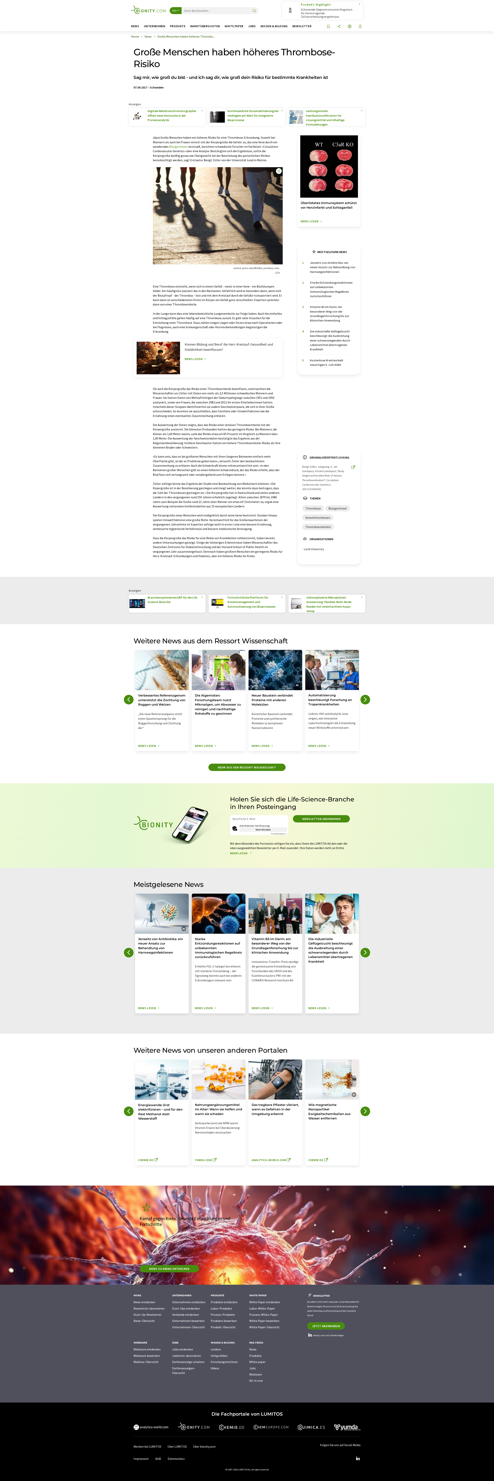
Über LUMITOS (177, 1446)
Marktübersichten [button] (205, 26)
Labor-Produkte (221, 1308)
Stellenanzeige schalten (188, 1362)
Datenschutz (176, 1459)
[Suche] (254, 11)
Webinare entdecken (147, 1349)
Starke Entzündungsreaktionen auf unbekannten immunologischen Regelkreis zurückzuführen (331, 289)
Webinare (255, 1374)
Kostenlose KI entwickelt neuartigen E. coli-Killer (326, 362)
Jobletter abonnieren (186, 1356)
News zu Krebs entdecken (169, 1269)
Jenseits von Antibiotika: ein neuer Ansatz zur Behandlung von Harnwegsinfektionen (332, 267)
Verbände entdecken (185, 1315)
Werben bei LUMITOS (147, 1446)
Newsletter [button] (301, 26)
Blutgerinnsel (178, 146)
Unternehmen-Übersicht (188, 1327)
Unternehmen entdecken (188, 1302)
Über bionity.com (204, 1446)
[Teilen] (339, 26)
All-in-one (256, 1380)
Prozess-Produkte (223, 1315)
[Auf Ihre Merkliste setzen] (328, 26)
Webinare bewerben (147, 1356)
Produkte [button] (178, 26)
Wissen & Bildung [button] (274, 26)
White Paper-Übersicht (264, 1327)
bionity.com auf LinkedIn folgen (328, 1335)
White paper (257, 1362)
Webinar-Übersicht (146, 1362)
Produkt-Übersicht (223, 1327)
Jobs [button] (252, 26)
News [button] (135, 26)
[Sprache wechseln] (349, 26)
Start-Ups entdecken (186, 1308)
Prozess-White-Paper (263, 1315)
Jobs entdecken (182, 1349)
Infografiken (219, 1356)
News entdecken (144, 1302)
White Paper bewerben (264, 1321)
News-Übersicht (144, 1321)
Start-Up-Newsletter (148, 1315)
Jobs (252, 1368)
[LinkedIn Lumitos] (357, 1459)
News (252, 1349)
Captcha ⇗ (279, 833)
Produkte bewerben (224, 1321)
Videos (215, 1368)
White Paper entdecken (264, 1302)
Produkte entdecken (224, 1302)
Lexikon (216, 1349)
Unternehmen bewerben (188, 1321)
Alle (174, 10)
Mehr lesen (239, 853)
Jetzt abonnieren (326, 1326)
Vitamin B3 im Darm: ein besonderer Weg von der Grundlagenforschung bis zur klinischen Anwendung (329, 313)
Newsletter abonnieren (321, 819)
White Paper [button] (234, 26)
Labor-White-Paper (262, 1308)
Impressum (141, 1459)
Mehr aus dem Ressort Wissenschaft (247, 767)
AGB (158, 1459)
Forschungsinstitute (224, 1362)
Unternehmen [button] (154, 26)
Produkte (255, 1356)
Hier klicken (263, 829)
